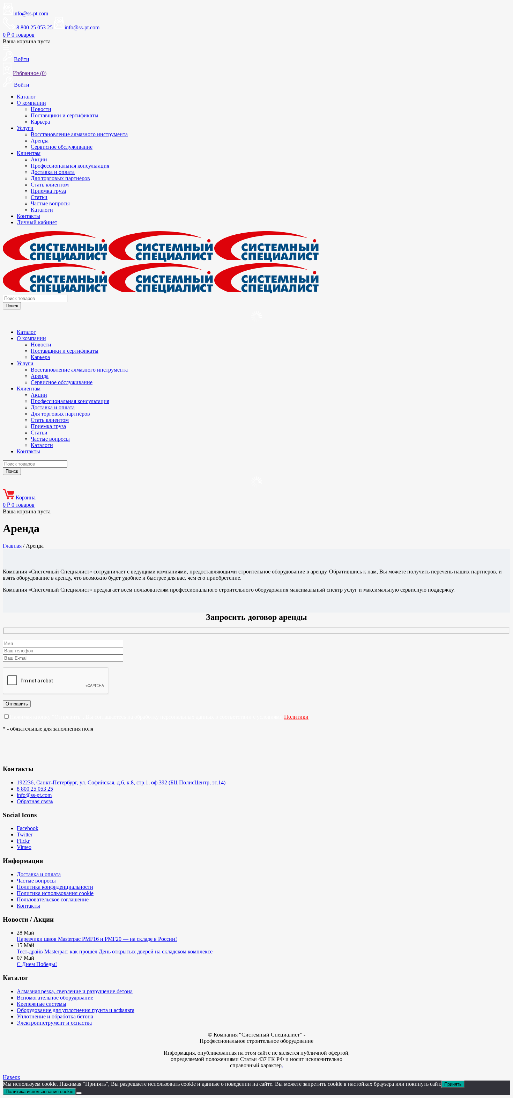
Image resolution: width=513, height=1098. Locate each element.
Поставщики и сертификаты (64, 115)
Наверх (11, 1077)
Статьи (39, 197)
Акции (39, 159)
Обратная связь (35, 801)
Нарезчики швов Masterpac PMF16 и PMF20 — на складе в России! (97, 939)
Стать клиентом (50, 185)
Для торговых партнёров (60, 178)
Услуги (25, 128)
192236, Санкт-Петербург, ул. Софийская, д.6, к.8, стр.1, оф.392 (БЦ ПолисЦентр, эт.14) (121, 782)
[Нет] (79, 1093)
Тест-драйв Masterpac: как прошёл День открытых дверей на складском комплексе (115, 951)
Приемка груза (48, 191)
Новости (41, 109)
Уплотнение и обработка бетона (55, 1016)
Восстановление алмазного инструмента (79, 134)
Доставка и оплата (53, 172)
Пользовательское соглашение (53, 899)
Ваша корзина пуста (27, 41)
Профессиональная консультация (70, 166)
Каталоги (42, 210)
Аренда (40, 141)
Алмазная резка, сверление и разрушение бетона (75, 991)
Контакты (28, 216)
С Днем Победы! (37, 964)
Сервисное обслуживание (61, 147)
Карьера (40, 122)
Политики (296, 717)
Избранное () (29, 73)
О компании (31, 103)
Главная (12, 546)
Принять (453, 1084)
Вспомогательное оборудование (55, 998)
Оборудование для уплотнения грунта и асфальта (75, 1010)
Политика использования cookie (55, 893)
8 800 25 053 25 (35, 789)
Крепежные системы (41, 1004)
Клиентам (28, 153)
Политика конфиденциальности (55, 887)
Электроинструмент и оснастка (54, 1023)
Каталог (26, 97)
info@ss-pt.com (30, 13)
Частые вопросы (50, 203)
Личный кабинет (37, 222)
